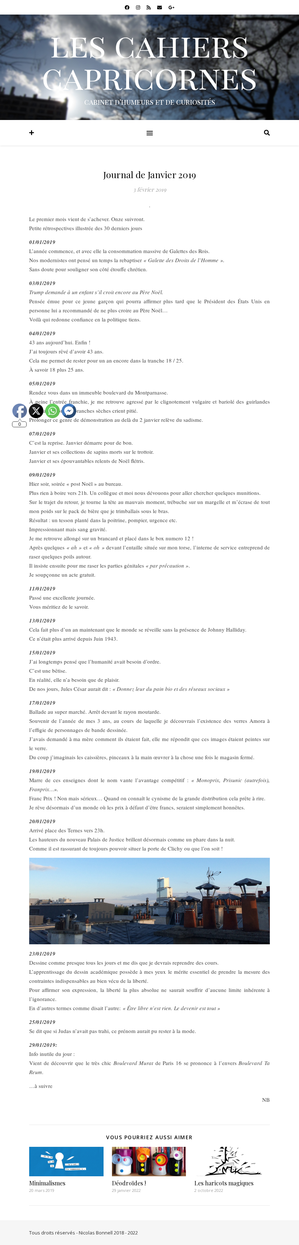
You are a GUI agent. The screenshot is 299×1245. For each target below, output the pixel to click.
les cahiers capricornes (149, 60)
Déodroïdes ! (129, 1183)
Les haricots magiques (223, 1183)
